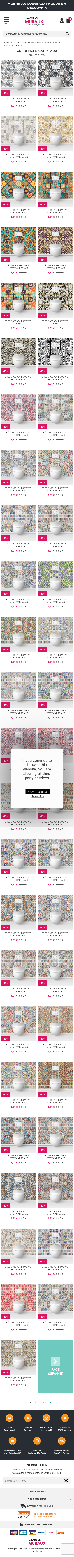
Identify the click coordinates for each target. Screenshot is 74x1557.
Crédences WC (51, 42)
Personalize (38, 796)
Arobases (37, 1551)
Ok (66, 1481)
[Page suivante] (55, 1366)
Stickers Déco (19, 42)
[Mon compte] (61, 20)
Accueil (6, 42)
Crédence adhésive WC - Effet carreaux (18, 100)
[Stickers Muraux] (35, 21)
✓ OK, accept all (37, 791)
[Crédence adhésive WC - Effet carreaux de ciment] (18, 77)
